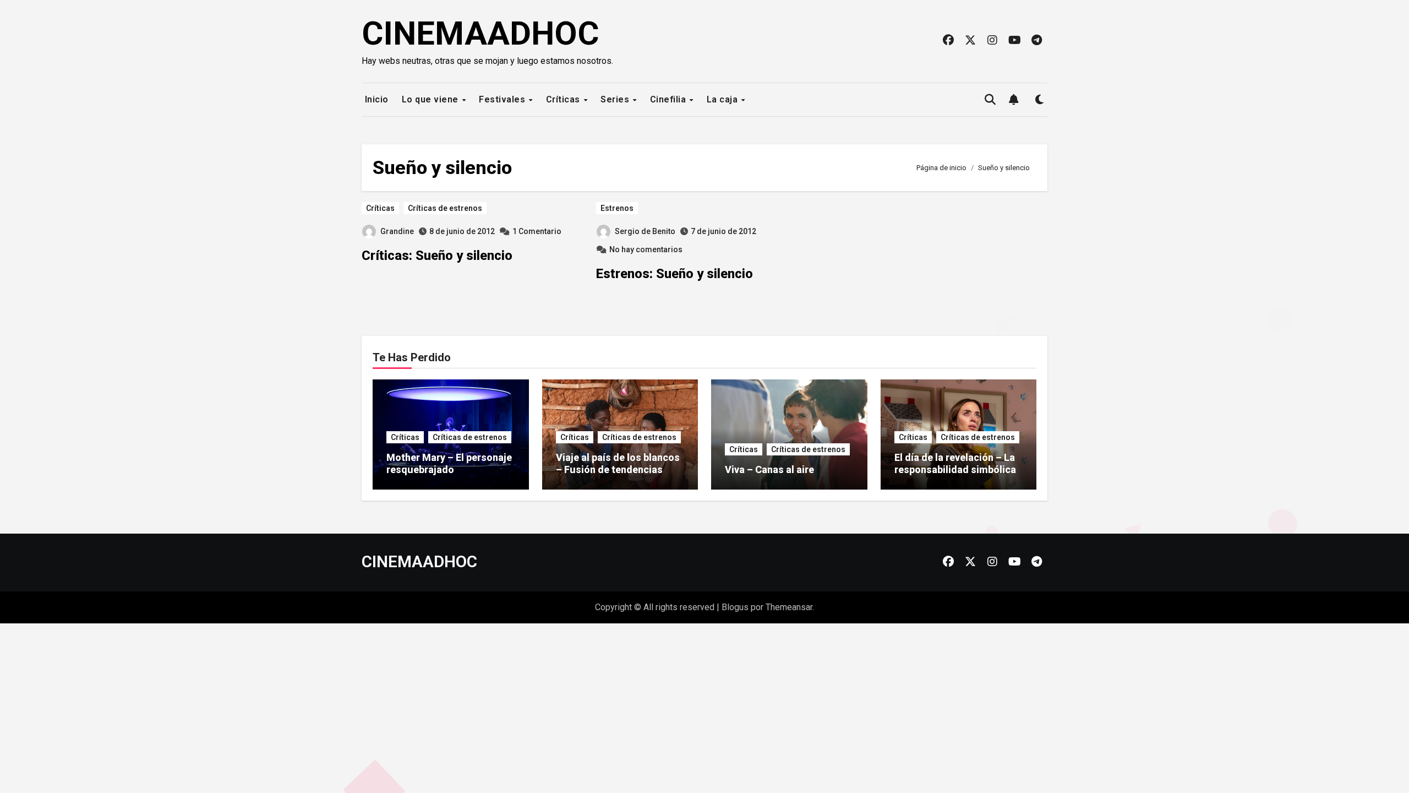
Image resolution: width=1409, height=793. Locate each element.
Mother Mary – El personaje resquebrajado (449, 463)
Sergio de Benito (645, 231)
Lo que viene (431, 99)
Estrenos (616, 208)
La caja (723, 99)
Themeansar (789, 607)
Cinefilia (669, 99)
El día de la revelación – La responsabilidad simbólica (955, 463)
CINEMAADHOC (480, 33)
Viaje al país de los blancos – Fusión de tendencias (618, 463)
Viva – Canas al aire (769, 469)
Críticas (564, 99)
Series (616, 99)
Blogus (735, 607)
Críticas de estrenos (445, 208)
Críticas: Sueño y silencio (437, 255)
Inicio (375, 99)
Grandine (397, 231)
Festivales (503, 99)
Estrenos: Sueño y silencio (674, 273)
